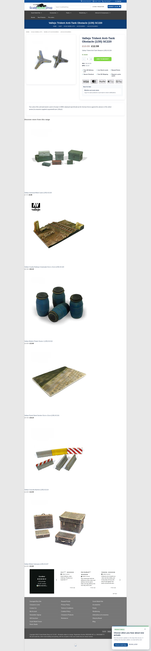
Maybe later (133, 644)
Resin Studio (34, 624)
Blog (94, 621)
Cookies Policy (65, 611)
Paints (68, 13)
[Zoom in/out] (26, 640)
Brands (33, 17)
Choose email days (121, 645)
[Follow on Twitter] (118, 1)
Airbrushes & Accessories (100, 615)
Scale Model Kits (35, 13)
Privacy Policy (65, 604)
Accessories (53, 13)
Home (55, 26)
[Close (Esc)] (41, 640)
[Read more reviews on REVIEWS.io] (42, 586)
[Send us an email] (120, 1)
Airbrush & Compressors (102, 13)
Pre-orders (51, 17)
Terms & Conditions (67, 608)
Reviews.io (64, 618)
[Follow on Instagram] (117, 1)
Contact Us (33, 608)
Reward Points (65, 601)
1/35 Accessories (92, 26)
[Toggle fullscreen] (31, 640)
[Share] (36, 640)
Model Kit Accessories (51, 32)
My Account (33, 611)
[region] (88, 580)
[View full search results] (56, 4)
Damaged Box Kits (35, 601)
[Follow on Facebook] (115, 1)
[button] (56, 580)
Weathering (82, 13)
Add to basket (103, 59)
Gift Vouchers (34, 618)
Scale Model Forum (36, 621)
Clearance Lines (35, 604)
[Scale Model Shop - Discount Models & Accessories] (41, 7)
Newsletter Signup (35, 615)
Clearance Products (67, 615)
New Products (41, 17)
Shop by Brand (97, 618)
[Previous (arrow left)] (26, 648)
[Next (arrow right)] (31, 648)
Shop (60, 26)
